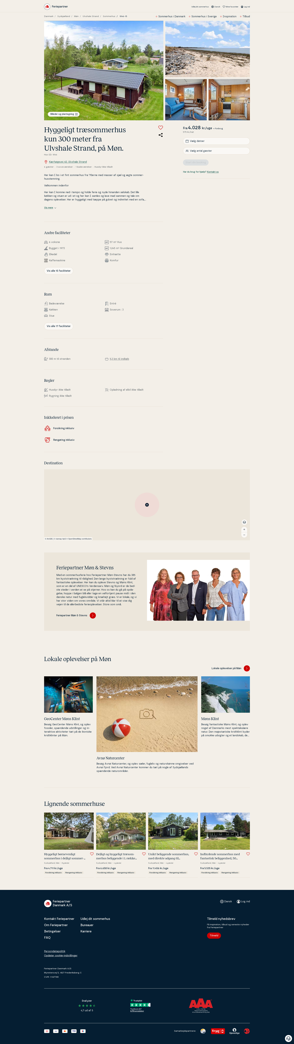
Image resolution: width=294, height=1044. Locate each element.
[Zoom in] (244, 529)
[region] (147, 504)
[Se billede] (103, 70)
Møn (76, 16)
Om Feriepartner (56, 925)
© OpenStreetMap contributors (79, 538)
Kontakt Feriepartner (59, 918)
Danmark (48, 16)
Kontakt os (213, 172)
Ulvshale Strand (91, 16)
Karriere (86, 931)
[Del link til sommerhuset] (160, 135)
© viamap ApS (60, 538)
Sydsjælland (63, 16)
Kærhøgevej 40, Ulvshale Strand (68, 162)
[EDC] (203, 1031)
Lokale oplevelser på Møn (226, 668)
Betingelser (52, 931)
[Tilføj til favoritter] (160, 127)
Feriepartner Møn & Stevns (71, 615)
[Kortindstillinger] (244, 522)
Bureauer (86, 925)
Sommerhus (109, 16)
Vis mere (48, 208)
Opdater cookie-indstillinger (60, 955)
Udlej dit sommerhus (200, 7)
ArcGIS (50, 538)
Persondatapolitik (54, 951)
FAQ (47, 937)
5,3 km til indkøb (119, 359)
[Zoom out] (244, 535)
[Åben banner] (288, 1038)
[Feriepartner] (56, 7)
